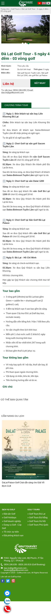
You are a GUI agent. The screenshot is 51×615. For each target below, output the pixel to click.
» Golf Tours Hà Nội (36, 521)
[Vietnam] (39, 3)
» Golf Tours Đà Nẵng (37, 517)
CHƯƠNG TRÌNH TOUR (16, 105)
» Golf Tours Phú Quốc (37, 525)
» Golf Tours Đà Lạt (36, 514)
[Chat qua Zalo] (7, 601)
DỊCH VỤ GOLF (8, 509)
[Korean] (48, 3)
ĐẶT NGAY (40, 83)
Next (48, 32)
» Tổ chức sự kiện (10, 532)
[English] (44, 3)
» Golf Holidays (9, 517)
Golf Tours (15, 9)
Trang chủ (5, 9)
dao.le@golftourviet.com (12, 92)
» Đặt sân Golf (8, 514)
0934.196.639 (19, 90)
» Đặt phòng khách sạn (12, 535)
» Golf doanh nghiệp (11, 521)
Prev (3, 32)
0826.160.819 (24, 564)
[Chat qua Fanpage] (7, 593)
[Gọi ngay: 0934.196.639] (7, 608)
